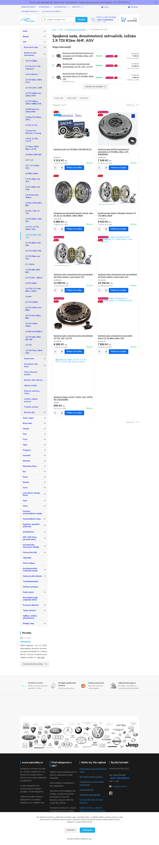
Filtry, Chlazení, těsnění (31, 373)
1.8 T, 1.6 (29, 160)
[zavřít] (156, 2)
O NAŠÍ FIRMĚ (44, 7)
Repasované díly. (87, 789)
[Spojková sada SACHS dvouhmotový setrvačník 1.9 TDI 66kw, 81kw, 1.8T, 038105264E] (118, 129)
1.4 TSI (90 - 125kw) (33, 278)
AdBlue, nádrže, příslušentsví (30, 617)
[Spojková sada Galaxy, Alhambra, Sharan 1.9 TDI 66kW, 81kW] (118, 193)
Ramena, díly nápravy (33, 380)
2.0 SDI (28, 296)
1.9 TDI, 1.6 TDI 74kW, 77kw (32, 228)
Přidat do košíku (74, 167)
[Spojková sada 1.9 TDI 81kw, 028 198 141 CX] (73, 129)
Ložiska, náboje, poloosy (31, 400)
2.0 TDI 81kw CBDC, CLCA (33, 81)
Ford (25, 439)
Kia (24, 471)
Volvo (25, 506)
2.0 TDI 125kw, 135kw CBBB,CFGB (33, 102)
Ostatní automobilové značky (32, 512)
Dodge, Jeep (28, 623)
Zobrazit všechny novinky (33, 664)
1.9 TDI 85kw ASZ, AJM (33, 244)
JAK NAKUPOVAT (60, 7)
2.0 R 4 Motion (31, 74)
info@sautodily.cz (120, 786)
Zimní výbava (29, 563)
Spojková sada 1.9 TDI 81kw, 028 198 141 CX (72, 149)
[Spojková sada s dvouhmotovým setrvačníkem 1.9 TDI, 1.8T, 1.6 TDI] (73, 315)
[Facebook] (112, 794)
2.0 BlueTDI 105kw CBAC (33, 118)
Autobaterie (28, 532)
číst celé (40, 657)
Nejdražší (84, 98)
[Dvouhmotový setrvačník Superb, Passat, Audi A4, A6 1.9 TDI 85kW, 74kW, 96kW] (73, 193)
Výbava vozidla (30, 385)
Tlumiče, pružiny (31, 407)
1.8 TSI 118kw (31, 61)
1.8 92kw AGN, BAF (33, 154)
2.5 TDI (28, 345)
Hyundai (26, 455)
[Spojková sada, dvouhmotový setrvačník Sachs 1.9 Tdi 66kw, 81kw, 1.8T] (118, 315)
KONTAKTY (76, 7)
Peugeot (27, 450)
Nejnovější (58, 98)
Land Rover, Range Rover (31, 494)
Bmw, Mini (27, 423)
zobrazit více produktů (94, 86)
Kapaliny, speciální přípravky (31, 525)
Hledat (81, 19)
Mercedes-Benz (30, 466)
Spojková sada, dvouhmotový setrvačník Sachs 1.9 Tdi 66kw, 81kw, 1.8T (78, 76)
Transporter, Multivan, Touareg (33, 131)
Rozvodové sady (31, 47)
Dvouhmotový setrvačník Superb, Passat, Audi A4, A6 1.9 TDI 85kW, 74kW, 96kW (73, 214)
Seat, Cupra (28, 418)
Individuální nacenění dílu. (90, 794)
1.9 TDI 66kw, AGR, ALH (33, 220)
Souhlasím (87, 830)
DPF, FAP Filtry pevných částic (30, 538)
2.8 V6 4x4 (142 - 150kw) (32, 196)
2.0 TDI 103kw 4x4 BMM (33, 308)
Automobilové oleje (32, 519)
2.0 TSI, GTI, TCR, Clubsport (33, 67)
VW (24, 42)
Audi (25, 31)
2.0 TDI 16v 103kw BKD (33, 316)
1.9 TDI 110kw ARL (33, 251)
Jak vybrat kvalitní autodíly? (91, 776)
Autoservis (25, 641)
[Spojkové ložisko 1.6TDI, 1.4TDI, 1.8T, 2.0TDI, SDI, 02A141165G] (73, 377)
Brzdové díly (29, 412)
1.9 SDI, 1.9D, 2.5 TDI (32, 212)
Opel (25, 444)
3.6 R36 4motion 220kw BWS (32, 110)
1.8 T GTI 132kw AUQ (32, 166)
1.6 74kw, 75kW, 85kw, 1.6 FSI (32, 147)
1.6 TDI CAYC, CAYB (33, 88)
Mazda (26, 482)
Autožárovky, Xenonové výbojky (31, 546)
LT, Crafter (30, 264)
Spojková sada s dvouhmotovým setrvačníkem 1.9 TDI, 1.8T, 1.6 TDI (77, 65)
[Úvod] (30, 20)
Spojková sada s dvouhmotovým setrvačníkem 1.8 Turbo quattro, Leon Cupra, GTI (73, 275)
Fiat (25, 434)
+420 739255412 (105, 19)
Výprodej (27, 558)
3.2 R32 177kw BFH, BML (33, 204)
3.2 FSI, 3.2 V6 (31, 125)
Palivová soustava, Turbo (32, 392)
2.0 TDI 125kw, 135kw (31, 324)
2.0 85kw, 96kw (31, 173)
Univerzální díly (30, 552)
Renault (26, 461)
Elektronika (29, 358)
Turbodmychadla (30, 581)
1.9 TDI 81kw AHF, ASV (33, 236)
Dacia (25, 477)
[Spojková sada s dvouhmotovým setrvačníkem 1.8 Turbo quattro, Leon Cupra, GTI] (73, 254)
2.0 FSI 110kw (31, 283)
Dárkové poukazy (30, 587)
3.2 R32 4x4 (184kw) (33, 331)
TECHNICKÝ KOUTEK (29, 11)
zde (90, 839)
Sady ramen (28, 592)
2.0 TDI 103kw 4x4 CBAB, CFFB (33, 94)
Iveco (25, 487)
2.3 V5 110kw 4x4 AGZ (32, 180)
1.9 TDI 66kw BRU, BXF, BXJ (33, 338)
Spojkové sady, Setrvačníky (30, 54)
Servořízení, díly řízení (31, 365)
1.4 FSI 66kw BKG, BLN (32, 271)
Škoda (25, 36)
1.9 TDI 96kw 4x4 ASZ (32, 257)
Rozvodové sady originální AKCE (30, 598)
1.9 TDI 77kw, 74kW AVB (33, 351)
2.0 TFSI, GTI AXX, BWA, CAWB (33, 289)
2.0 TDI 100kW (31, 302)
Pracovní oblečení (31, 605)
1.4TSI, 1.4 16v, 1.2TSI (31, 139)
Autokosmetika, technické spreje (30, 569)
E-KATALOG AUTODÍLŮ (51, 11)
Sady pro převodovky (32, 576)
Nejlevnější (71, 98)
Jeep (25, 500)
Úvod (54, 30)
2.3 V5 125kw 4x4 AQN (32, 188)
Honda (26, 428)
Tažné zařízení (29, 610)
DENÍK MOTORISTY (28, 7)
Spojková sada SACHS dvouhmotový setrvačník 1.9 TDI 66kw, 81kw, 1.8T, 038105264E (78, 56)
